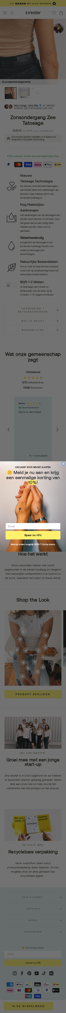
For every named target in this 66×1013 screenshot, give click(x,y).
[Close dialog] (63, 463)
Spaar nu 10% (33, 535)
